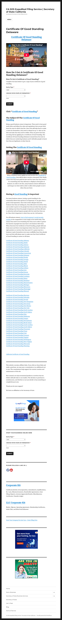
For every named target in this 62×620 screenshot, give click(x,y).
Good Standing (20, 194)
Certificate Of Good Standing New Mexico (18, 306)
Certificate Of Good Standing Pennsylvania (19, 320)
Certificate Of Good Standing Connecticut (18, 253)
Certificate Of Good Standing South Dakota (19, 327)
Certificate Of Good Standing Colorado (17, 251)
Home (8, 588)
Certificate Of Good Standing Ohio (16, 314)
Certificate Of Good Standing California (17, 249)
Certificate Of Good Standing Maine (16, 278)
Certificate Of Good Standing (29, 147)
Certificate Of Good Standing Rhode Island (19, 322)
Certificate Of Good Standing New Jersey (18, 303)
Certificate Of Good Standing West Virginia (19, 341)
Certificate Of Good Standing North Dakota (19, 312)
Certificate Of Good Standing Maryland (17, 280)
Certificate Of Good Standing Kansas (17, 272)
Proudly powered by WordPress (44, 615)
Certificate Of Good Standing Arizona (17, 245)
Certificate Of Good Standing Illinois (17, 266)
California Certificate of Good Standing (17, 354)
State (7, 98)
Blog (7, 607)
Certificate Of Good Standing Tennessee (18, 329)
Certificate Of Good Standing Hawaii (17, 261)
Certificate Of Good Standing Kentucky (17, 274)
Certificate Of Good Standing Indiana (17, 268)
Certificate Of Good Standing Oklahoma (18, 316)
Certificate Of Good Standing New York (17, 308)
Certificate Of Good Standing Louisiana (17, 276)
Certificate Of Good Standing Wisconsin (18, 343)
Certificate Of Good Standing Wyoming (17, 346)
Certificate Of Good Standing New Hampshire (19, 301)
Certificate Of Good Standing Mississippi (18, 289)
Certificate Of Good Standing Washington (18, 339)
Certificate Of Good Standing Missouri (17, 291)
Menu (9, 19)
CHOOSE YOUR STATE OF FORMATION (18, 93)
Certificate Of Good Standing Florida (17, 257)
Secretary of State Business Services (17, 596)
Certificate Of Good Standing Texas (16, 331)
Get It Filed (9, 603)
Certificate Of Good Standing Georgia (17, 259)
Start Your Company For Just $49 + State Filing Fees (21, 520)
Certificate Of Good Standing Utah (16, 333)
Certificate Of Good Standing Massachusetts (19, 282)
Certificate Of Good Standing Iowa (16, 270)
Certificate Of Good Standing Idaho (16, 263)
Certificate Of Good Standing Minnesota (18, 287)
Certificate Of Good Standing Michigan (17, 285)
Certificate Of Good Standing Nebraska (17, 297)
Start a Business (11, 592)
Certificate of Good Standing (24, 111)
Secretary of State (11, 599)
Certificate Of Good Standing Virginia (17, 337)
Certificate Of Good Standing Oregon (17, 318)
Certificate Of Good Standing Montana (17, 295)
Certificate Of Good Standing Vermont (17, 335)
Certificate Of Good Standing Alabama (17, 240)
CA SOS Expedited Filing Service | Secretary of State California (20, 615)
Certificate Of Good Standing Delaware (26, 38)
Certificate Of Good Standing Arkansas (17, 247)
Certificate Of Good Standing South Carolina (19, 325)
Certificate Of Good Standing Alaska (17, 242)
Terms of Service (11, 610)
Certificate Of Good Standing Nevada (17, 299)
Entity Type (10, 87)
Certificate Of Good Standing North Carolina (19, 310)
